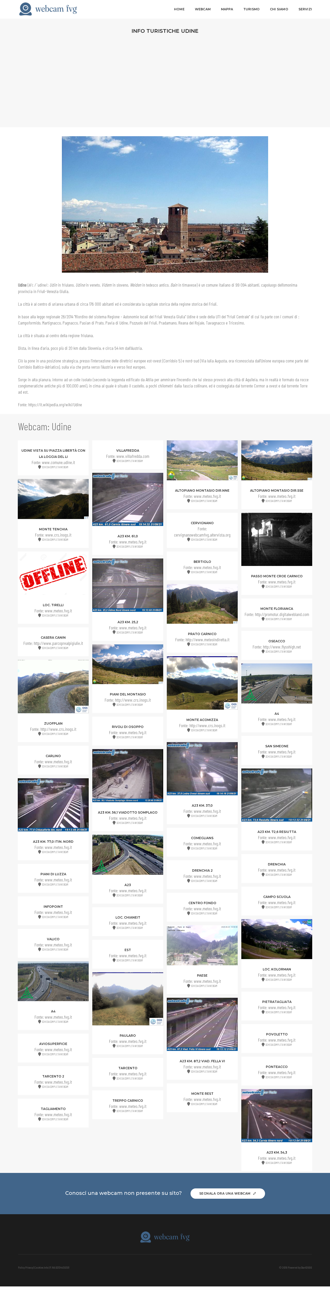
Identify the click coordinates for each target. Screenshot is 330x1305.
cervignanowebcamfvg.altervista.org (202, 535)
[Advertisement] (165, 79)
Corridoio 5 (171, 360)
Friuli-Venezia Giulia (52, 291)
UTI (218, 316)
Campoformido (29, 323)
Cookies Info (41, 1267)
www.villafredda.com (133, 456)
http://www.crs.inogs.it (133, 700)
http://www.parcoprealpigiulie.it (58, 643)
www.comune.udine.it (58, 462)
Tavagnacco (215, 323)
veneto (95, 285)
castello (138, 385)
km (75, 348)
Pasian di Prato (92, 323)
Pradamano (168, 323)
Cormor (259, 385)
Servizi (305, 9)
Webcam (203, 9)
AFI (30, 285)
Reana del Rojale (191, 323)
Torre (304, 385)
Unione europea (273, 360)
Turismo (251, 9)
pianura (45, 379)
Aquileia (251, 379)
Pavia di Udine (116, 323)
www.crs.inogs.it (58, 535)
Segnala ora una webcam (225, 1193)
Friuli (213, 304)
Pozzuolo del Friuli (143, 323)
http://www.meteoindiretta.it (207, 639)
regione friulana (80, 335)
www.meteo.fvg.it (207, 496)
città (26, 304)
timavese (189, 285)
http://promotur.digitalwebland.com (282, 614)
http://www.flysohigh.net (282, 647)
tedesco (152, 285)
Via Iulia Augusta (214, 360)
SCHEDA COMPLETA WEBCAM (54, 467)
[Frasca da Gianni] (53, 9)
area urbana (65, 304)
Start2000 (306, 1267)
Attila (149, 379)
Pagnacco (70, 323)
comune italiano (218, 285)
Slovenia (94, 348)
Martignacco (51, 323)
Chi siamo (279, 9)
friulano (68, 285)
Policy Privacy (25, 1267)
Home (179, 9)
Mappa (227, 9)
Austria (136, 348)
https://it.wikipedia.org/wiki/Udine (55, 404)
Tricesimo (236, 323)
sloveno (122, 285)
